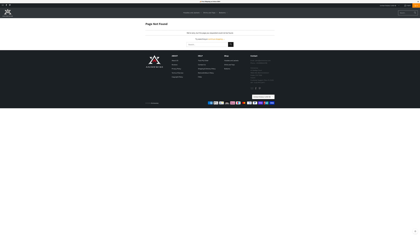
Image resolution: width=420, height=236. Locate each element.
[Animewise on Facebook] (6, 5)
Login (409, 5)
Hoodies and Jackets (231, 61)
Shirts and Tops (229, 65)
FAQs (200, 77)
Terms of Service (177, 73)
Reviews (175, 65)
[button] (192, 13)
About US (175, 61)
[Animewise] (7, 13)
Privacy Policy (176, 69)
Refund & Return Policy (206, 73)
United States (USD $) (388, 5)
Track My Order (203, 61)
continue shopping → (216, 39)
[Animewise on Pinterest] (10, 5)
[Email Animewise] (3, 5)
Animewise (154, 103)
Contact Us (202, 65)
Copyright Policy (177, 77)
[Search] (415, 12)
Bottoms (227, 69)
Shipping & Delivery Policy (207, 69)
